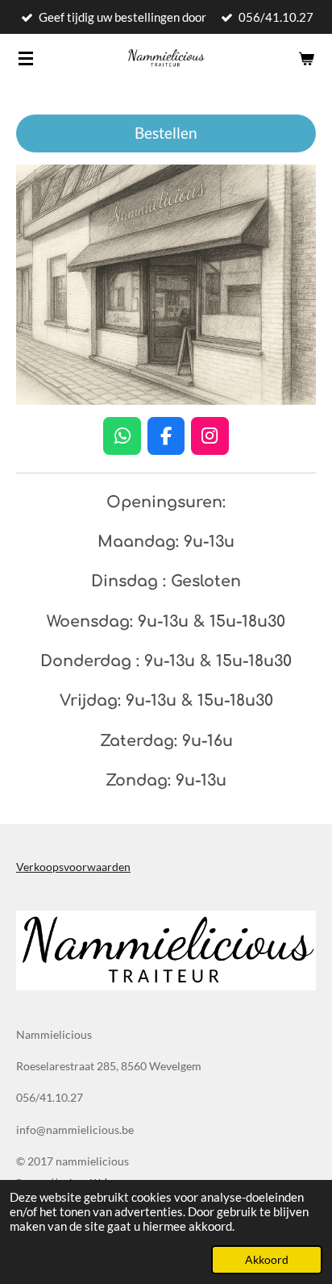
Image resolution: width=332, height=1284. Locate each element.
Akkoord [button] (266, 1259)
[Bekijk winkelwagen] (306, 58)
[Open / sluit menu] (26, 58)
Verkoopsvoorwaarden (73, 866)
